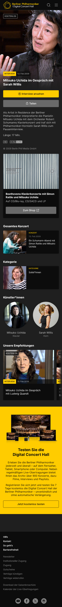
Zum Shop (29, 210)
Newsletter (8, 556)
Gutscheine (9, 569)
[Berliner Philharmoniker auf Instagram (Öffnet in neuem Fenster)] (44, 601)
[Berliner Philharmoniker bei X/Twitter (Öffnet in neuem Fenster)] (35, 601)
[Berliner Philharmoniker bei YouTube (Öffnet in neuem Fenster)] (18, 601)
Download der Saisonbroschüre (19, 584)
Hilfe (5, 536)
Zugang (7, 565)
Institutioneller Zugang (14, 560)
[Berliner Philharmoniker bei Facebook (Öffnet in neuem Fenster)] (26, 601)
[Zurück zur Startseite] (21, 5)
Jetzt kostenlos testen (31, 504)
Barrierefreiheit (10, 549)
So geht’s (8, 545)
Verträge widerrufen (13, 578)
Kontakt (7, 541)
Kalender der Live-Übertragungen (20, 589)
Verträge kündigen (12, 573)
